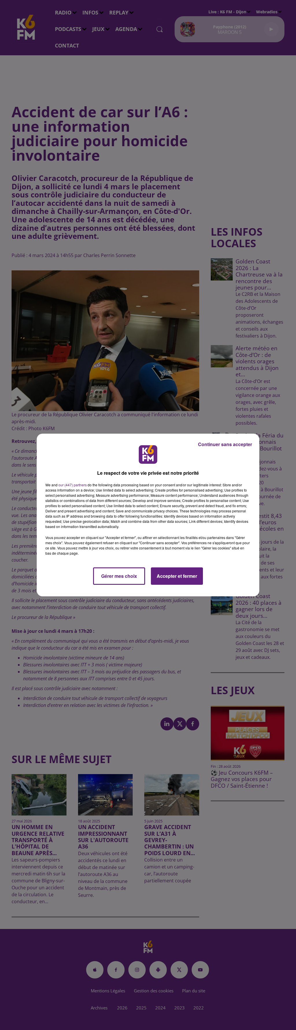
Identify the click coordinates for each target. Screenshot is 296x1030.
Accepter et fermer (177, 576)
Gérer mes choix (119, 576)
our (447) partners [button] (72, 484)
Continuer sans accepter (225, 444)
